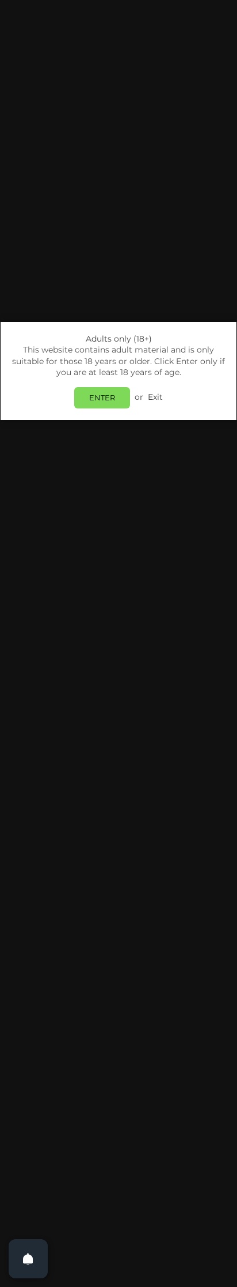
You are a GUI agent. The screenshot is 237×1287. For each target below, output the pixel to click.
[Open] (28, 1258)
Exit (155, 397)
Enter (102, 397)
